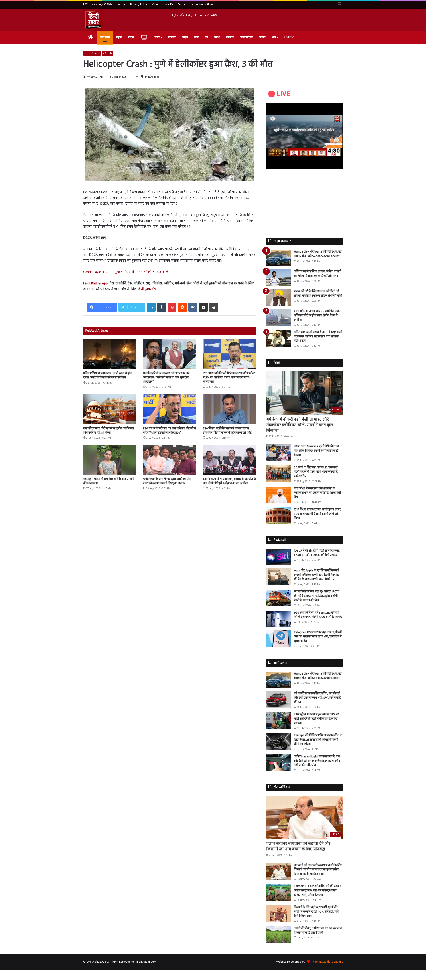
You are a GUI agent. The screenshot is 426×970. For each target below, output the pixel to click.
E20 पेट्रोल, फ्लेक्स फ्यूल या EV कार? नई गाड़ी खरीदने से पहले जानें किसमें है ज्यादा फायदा (316, 719)
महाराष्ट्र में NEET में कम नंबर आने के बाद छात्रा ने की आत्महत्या (108, 481)
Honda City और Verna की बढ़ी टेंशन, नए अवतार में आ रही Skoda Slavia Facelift (318, 254)
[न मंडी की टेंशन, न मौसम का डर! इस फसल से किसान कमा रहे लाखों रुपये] (278, 934)
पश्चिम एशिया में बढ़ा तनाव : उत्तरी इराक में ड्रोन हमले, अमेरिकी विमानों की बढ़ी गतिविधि (107, 375)
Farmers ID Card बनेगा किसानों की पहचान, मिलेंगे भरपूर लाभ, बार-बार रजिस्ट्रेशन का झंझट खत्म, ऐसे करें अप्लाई (318, 890)
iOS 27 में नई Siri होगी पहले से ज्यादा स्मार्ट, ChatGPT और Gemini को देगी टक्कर (317, 553)
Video (156, 4)
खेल (196, 37)
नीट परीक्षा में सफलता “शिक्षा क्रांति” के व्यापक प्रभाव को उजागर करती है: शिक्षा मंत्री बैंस (317, 493)
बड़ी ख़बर (105, 37)
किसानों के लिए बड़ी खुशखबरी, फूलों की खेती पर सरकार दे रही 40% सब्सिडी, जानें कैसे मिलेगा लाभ (316, 912)
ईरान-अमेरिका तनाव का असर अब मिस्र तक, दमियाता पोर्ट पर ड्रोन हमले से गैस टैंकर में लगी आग (317, 315)
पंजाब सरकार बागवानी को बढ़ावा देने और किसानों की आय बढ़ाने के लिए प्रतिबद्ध (298, 847)
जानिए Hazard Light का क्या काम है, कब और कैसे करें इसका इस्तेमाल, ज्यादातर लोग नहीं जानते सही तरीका (317, 761)
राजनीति (172, 37)
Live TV (168, 4)
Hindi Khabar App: (96, 283)
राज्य (157, 37)
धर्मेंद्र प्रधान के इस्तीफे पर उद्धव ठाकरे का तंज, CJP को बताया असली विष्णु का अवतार (167, 481)
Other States (92, 53)
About (122, 4)
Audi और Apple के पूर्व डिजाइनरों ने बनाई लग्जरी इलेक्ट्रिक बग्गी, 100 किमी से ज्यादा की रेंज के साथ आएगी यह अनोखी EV (316, 575)
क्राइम (185, 37)
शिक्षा (217, 37)
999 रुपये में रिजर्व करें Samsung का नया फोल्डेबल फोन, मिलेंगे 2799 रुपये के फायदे (318, 615)
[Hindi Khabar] (93, 20)
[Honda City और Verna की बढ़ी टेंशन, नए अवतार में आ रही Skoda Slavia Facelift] (278, 258)
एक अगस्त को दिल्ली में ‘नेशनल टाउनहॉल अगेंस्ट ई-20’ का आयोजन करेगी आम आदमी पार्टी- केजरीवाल (229, 377)
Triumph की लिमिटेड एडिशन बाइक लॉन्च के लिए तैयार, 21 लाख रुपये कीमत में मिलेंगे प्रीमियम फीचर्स (318, 740)
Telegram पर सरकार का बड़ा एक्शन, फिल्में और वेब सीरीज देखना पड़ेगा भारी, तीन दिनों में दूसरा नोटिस (318, 637)
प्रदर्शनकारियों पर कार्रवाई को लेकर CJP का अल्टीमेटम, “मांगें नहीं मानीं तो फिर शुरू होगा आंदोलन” (166, 377)
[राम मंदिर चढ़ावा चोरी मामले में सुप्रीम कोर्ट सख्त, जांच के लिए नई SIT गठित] (109, 409)
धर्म (206, 37)
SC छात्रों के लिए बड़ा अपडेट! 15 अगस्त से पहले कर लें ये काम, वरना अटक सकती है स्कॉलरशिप (316, 472)
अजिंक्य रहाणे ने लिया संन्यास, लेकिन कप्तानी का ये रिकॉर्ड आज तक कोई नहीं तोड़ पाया (317, 274)
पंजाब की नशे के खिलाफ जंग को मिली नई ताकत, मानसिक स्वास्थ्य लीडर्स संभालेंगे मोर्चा (318, 293)
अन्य (274, 37)
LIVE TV (289, 37)
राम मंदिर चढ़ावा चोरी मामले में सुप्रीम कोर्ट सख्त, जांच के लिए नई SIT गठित (108, 430)
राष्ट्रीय (119, 37)
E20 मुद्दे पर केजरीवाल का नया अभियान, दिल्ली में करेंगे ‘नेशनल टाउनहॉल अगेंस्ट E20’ (169, 430)
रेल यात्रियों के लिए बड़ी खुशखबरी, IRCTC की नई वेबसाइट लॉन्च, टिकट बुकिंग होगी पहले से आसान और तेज (316, 596)
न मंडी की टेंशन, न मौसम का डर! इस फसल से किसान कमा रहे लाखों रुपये (318, 930)
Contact (182, 4)
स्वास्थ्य (230, 37)
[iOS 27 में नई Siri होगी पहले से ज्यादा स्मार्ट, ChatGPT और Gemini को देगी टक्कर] (278, 557)
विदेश (131, 37)
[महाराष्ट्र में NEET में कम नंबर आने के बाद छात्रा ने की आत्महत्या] (109, 460)
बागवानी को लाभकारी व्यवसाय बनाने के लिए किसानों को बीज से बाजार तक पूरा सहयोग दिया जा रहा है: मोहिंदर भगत (318, 870)
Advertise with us (202, 4)
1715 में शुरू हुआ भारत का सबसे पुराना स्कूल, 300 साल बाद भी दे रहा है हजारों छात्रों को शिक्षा (317, 514)
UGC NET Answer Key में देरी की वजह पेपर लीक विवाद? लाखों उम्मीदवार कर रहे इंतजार (316, 451)
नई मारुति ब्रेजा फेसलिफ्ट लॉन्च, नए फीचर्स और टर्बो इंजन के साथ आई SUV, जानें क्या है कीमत (317, 698)
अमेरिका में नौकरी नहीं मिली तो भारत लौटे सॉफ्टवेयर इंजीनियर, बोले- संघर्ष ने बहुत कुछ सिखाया (299, 425)
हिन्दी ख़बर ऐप (146, 289)
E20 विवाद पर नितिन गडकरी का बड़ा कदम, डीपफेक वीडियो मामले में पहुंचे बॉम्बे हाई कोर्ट (227, 430)
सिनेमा (262, 37)
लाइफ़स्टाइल (246, 37)
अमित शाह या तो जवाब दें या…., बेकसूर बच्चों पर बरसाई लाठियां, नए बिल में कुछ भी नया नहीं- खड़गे (318, 336)
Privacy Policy (139, 4)
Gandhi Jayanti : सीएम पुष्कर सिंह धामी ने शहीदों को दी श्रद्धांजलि (125, 272)
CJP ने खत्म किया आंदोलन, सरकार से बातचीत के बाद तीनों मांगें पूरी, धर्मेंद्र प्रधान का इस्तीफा (229, 481)
